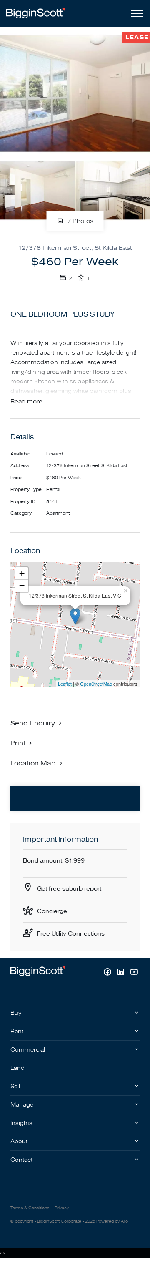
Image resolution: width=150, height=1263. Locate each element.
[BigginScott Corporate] (35, 13)
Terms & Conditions (29, 1207)
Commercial (27, 1049)
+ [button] (22, 573)
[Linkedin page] (121, 973)
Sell (15, 1086)
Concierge (52, 911)
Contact (21, 1159)
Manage (21, 1104)
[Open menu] (135, 13)
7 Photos (79, 221)
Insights (21, 1123)
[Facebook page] (108, 973)
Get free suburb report (69, 888)
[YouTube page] (134, 973)
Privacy (62, 1207)
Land (17, 1068)
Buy (16, 1012)
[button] (22, 743)
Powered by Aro (112, 1221)
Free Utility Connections (71, 933)
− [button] (22, 586)
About (19, 1141)
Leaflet (65, 683)
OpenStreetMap (96, 683)
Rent (16, 1031)
